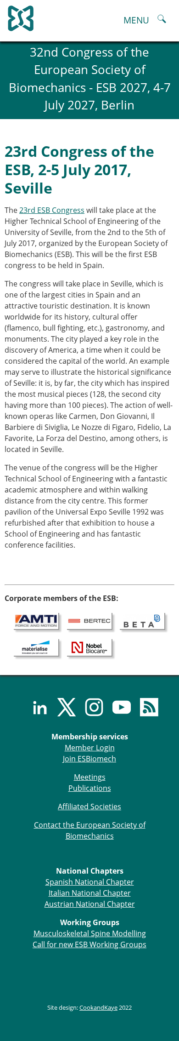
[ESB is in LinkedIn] (34, 707)
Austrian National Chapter (90, 904)
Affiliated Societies (89, 806)
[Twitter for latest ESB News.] (62, 707)
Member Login (90, 748)
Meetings (90, 777)
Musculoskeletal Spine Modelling (90, 933)
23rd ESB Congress (51, 210)
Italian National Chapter (90, 893)
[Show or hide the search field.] (162, 20)
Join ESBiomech (89, 759)
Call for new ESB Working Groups (89, 944)
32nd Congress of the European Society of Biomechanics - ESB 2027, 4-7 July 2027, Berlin (90, 78)
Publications (89, 788)
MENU (136, 20)
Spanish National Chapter (89, 882)
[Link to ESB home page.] (89, 16)
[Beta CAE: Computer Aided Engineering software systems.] (142, 621)
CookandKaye (98, 1007)
